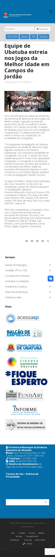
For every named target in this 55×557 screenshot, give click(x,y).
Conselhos (14, 540)
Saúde (24, 36)
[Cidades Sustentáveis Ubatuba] (28, 362)
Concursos (28, 540)
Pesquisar (44, 29)
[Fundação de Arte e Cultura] (28, 395)
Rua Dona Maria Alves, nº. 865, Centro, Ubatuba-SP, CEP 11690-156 (26, 454)
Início (13, 533)
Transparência (31, 536)
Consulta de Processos (17, 275)
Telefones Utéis (13, 297)
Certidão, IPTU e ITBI (16, 270)
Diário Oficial (40, 540)
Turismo (31, 533)
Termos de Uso (14, 474)
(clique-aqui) (36, 466)
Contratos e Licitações (17, 281)
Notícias (41, 533)
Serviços (43, 36)
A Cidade (21, 533)
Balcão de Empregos (16, 265)
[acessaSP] (28, 319)
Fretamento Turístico (16, 286)
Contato (29, 543)
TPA (33, 36)
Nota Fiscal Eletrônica (16, 292)
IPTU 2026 (12, 36)
